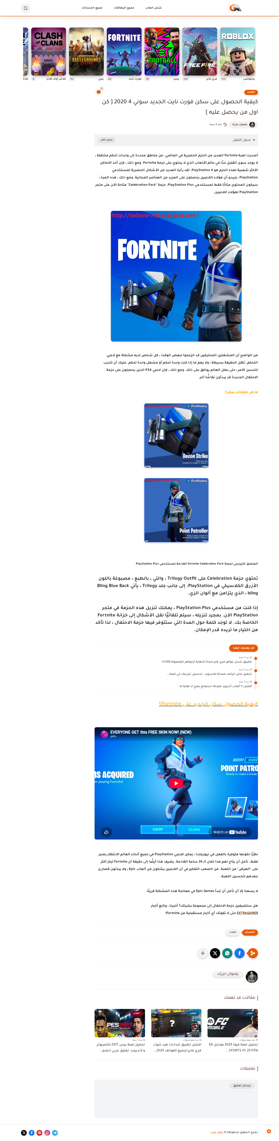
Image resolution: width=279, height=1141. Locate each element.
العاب (251, 92)
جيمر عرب (216, 1132)
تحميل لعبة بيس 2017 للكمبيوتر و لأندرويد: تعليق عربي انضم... (121, 1048)
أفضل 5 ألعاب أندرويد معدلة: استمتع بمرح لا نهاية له (216, 686)
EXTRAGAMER (247, 913)
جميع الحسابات (92, 8)
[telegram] (55, 1133)
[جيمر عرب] (235, 8)
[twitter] (24, 1133)
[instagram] (47, 1133)
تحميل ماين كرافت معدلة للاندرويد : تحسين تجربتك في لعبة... (209, 674)
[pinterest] (39, 1133)
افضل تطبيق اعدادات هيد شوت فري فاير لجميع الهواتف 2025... (177, 1048)
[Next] (24, 55)
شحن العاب (153, 8)
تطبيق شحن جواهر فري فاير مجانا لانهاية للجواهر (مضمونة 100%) (207, 662)
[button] (239, 953)
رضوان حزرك (239, 124)
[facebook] (32, 1133)
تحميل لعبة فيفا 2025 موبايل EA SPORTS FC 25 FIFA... (233, 1048)
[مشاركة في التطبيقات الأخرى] (203, 953)
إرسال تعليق (242, 1085)
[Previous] (255, 55)
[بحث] (25, 8)
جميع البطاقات (124, 8)
